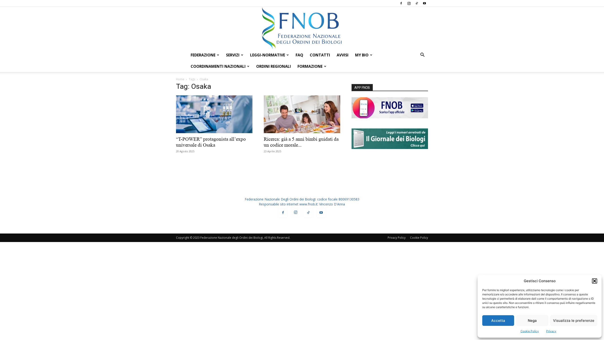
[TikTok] (416, 3)
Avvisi (342, 55)
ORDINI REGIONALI (273, 66)
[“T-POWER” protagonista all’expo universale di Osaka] (214, 114)
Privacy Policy (397, 238)
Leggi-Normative (267, 55)
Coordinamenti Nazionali (218, 66)
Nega (532, 320)
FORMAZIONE (310, 66)
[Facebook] (401, 3)
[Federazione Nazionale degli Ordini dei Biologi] (302, 28)
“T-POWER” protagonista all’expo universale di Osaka (211, 142)
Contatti (320, 55)
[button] (594, 281)
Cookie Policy (529, 331)
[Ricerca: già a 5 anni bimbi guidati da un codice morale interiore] (302, 114)
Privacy (551, 331)
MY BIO (362, 55)
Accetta (498, 320)
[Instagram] (408, 3)
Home (180, 79)
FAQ (299, 55)
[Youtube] (424, 3)
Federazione (203, 55)
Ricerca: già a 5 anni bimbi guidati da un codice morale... (301, 142)
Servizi (232, 55)
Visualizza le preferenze (573, 320)
